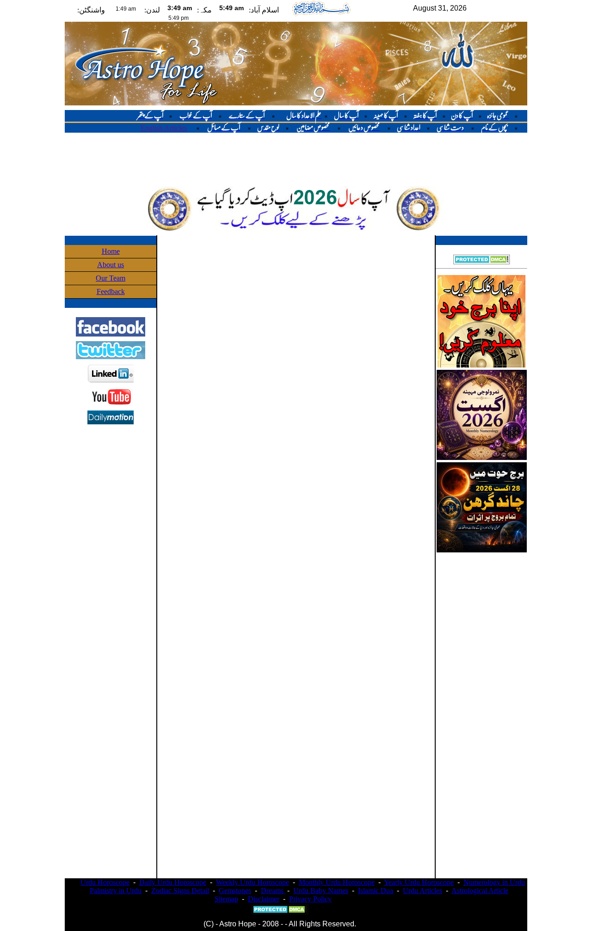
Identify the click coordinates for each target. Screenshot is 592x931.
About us (110, 265)
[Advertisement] (296, 158)
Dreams (273, 890)
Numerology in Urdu (494, 882)
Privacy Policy (310, 899)
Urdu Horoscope (105, 882)
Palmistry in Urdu (116, 890)
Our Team (110, 278)
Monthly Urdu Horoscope (337, 882)
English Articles (164, 128)
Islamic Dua (375, 890)
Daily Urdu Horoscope (172, 882)
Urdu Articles (422, 890)
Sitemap (226, 899)
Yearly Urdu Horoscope (419, 882)
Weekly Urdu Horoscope (252, 882)
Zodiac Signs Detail (180, 890)
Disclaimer (263, 899)
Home (111, 251)
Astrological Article (479, 890)
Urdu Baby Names (320, 890)
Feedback (111, 291)
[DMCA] (481, 262)
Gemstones (235, 890)
